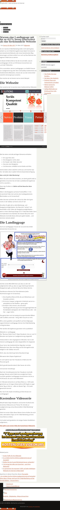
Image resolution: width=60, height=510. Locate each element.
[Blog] (5, 493)
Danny (5, 45)
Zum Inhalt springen (6, 24)
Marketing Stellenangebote (49, 55)
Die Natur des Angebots (51, 78)
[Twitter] (9, 1)
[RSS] (14, 1)
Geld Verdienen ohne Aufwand (50, 48)
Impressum (9, 484)
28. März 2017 (11, 45)
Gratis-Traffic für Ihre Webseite (12, 456)
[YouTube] (3, 1)
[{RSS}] (10, 489)
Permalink (25, 474)
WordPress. (37, 506)
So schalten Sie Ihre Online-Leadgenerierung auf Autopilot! (17, 476)
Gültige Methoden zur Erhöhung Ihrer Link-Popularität (50, 91)
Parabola (30, 506)
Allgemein (27, 45)
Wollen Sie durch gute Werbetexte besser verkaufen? (18, 462)
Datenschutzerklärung (12, 486)
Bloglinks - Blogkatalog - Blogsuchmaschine (15, 496)
